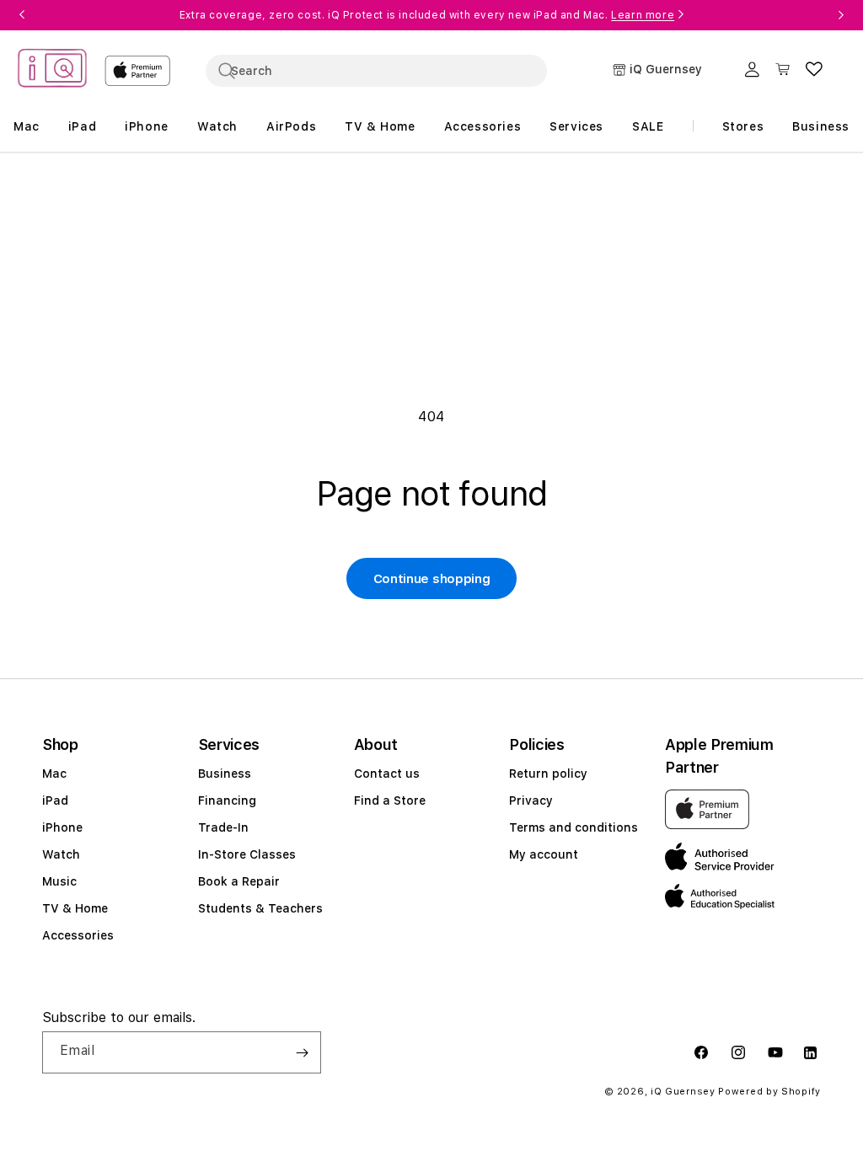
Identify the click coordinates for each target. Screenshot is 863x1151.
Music (59, 881)
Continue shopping (431, 578)
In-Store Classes (247, 854)
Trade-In (223, 827)
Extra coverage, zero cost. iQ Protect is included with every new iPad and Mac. (427, 15)
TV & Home (75, 908)
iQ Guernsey (683, 1091)
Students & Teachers (260, 908)
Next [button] (841, 15)
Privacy (531, 800)
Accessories (78, 935)
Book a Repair (239, 881)
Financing (227, 800)
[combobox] (376, 71)
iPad (55, 800)
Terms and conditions (573, 827)
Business (224, 773)
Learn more (642, 15)
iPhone (62, 827)
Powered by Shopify (769, 1091)
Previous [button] (21, 15)
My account (543, 854)
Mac (54, 773)
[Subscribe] (301, 1052)
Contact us (387, 773)
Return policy (548, 773)
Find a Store (390, 800)
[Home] (52, 70)
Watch (61, 854)
